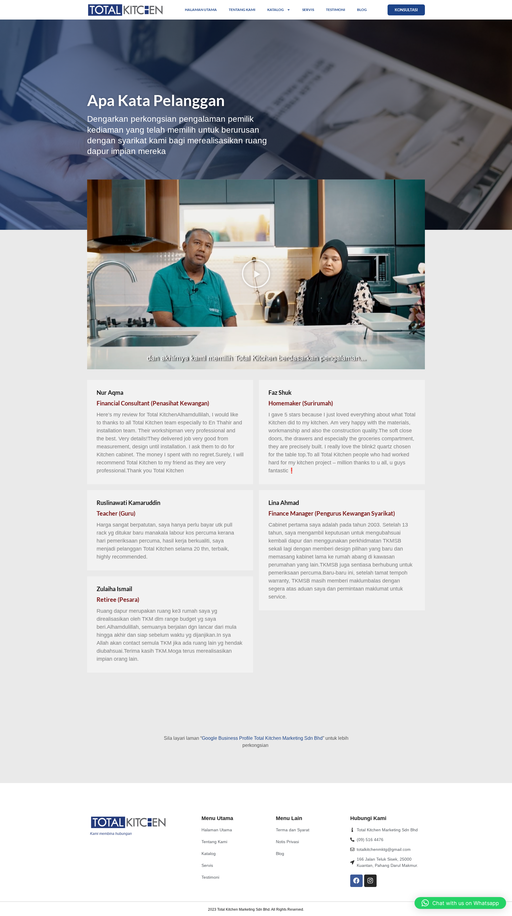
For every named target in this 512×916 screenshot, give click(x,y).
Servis (308, 9)
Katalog (275, 9)
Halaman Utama (201, 9)
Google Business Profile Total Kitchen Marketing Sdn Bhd (262, 738)
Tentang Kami (242, 9)
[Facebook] (356, 881)
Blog (362, 9)
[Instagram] (370, 881)
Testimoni (335, 9)
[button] (256, 274)
